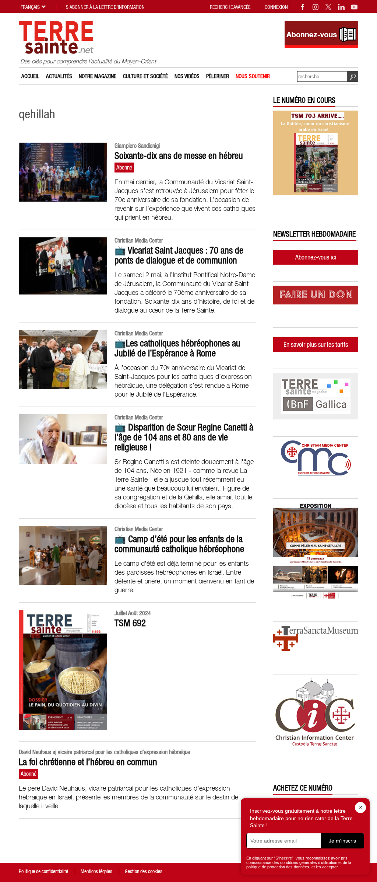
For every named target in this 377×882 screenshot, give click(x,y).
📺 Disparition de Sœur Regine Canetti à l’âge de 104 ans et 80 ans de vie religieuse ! (183, 437)
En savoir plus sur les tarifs (315, 344)
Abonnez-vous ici (316, 257)
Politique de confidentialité (43, 871)
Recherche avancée (230, 7)
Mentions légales (96, 871)
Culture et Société (145, 76)
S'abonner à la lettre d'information (105, 7)
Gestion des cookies (143, 871)
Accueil (30, 76)
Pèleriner (217, 76)
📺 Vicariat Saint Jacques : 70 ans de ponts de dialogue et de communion (178, 255)
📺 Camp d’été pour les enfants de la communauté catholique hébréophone (179, 544)
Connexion (276, 7)
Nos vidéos (187, 76)
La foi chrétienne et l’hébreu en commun (88, 762)
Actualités (59, 76)
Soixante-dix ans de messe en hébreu (178, 155)
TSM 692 (130, 623)
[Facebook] (303, 7)
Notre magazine (97, 76)
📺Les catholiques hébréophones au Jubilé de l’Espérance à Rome (177, 348)
